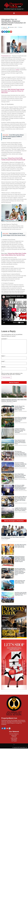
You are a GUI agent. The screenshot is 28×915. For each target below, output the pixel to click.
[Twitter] (5, 728)
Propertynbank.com (6, 55)
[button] (14, 13)
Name (3, 355)
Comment (4, 338)
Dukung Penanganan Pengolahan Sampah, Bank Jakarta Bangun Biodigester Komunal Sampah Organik (20, 559)
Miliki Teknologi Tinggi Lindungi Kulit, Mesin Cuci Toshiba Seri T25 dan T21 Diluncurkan (12, 91)
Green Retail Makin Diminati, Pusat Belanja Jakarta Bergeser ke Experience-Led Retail (20, 475)
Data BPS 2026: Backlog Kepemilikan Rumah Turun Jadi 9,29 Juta (20, 546)
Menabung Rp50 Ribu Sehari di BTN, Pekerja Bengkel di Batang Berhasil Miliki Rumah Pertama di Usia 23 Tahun (20, 571)
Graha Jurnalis (14, 738)
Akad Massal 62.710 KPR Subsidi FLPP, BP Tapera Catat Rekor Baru (20, 594)
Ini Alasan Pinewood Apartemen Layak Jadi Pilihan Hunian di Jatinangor (20, 430)
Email (3, 361)
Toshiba (17, 69)
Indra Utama (14, 739)
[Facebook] (2, 728)
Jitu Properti (14, 740)
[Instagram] (9, 728)
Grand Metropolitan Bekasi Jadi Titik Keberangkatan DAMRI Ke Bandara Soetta (13, 136)
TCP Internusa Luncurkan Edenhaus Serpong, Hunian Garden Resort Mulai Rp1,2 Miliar (21, 453)
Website (3, 366)
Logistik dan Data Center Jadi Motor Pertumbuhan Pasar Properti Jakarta (21, 509)
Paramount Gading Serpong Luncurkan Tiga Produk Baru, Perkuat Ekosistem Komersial (20, 464)
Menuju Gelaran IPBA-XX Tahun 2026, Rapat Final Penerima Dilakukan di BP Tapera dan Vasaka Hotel (21, 499)
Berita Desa (14, 735)
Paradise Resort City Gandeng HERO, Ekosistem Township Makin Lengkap (20, 408)
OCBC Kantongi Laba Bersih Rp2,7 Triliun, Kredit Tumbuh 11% (20, 582)
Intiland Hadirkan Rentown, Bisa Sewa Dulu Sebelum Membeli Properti (14, 400)
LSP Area (14, 736)
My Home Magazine (14, 733)
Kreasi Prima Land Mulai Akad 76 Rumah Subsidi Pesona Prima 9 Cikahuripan (20, 419)
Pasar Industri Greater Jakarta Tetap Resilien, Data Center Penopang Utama (20, 442)
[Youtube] (7, 728)
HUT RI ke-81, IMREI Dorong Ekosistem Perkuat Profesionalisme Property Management (20, 487)
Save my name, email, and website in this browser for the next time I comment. (11, 374)
